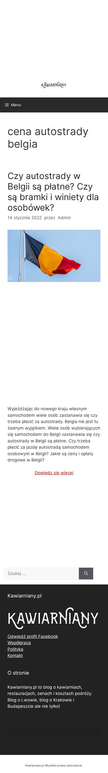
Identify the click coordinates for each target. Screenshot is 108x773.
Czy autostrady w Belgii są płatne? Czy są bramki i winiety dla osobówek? (53, 191)
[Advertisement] (54, 348)
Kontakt (15, 655)
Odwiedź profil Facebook (33, 636)
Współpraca (19, 642)
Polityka (15, 649)
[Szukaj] (86, 574)
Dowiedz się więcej (54, 472)
